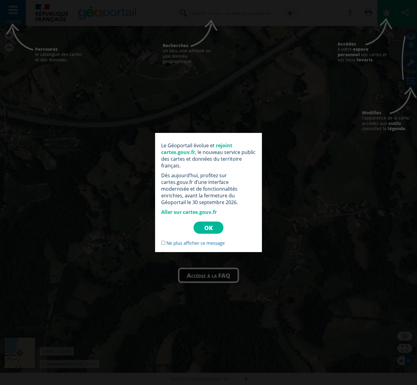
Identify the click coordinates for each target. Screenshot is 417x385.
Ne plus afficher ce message (195, 243)
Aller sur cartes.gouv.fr (189, 212)
